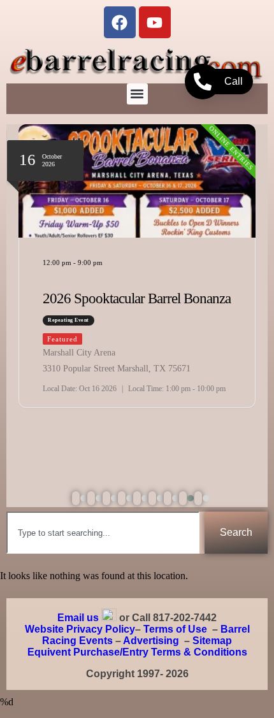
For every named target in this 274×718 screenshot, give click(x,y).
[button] (137, 93)
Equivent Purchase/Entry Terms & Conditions (137, 652)
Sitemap (212, 640)
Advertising (151, 640)
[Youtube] (155, 22)
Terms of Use (175, 629)
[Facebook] (120, 22)
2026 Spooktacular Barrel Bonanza (137, 298)
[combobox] (102, 533)
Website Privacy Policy (80, 629)
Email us (78, 617)
